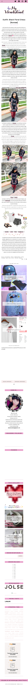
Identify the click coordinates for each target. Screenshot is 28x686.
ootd (10, 258)
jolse (18, 621)
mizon (16, 629)
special (16, 635)
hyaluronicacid (20, 619)
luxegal (17, 627)
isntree (15, 621)
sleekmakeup (7, 635)
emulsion (10, 618)
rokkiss (6, 633)
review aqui (7, 200)
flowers (3, 258)
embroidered (17, 257)
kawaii (22, 621)
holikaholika (15, 619)
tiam (5, 636)
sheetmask (21, 633)
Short (15, 232)
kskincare (21, 626)
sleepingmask (12, 635)
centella (18, 613)
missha (14, 629)
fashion (21, 618)
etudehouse (17, 618)
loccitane (13, 627)
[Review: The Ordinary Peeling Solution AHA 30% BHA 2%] (14, 528)
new (7, 258)
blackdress (7, 257)
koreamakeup (14, 624)
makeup (21, 627)
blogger (7, 613)
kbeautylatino (12, 623)
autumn (21, 610)
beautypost (7, 611)
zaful (13, 638)
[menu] (2, 1)
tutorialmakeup (20, 636)
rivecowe (21, 631)
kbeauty (7, 623)
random (7, 631)
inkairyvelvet (7, 621)
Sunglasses (20, 232)
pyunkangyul (21, 629)
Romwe (10, 36)
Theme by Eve (20, 684)
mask (11, 629)
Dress (12, 197)
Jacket (15, 197)
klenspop (10, 624)
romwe (20, 258)
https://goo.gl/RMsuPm (21, 88)
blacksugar (21, 611)
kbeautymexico (19, 623)
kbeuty (6, 624)
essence (13, 618)
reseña (12, 631)
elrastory (6, 618)
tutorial (16, 636)
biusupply (16, 611)
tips (7, 636)
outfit (12, 258)
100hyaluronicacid (8, 609)
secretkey (16, 633)
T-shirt (11, 232)
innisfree (11, 621)
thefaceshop (21, 635)
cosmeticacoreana (8, 616)
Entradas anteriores (20, 381)
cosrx (18, 616)
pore (18, 629)
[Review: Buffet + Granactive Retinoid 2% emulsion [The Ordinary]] (14, 547)
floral (22, 257)
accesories (15, 610)
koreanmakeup (8, 626)
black (2, 257)
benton (12, 611)
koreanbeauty (20, 624)
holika (10, 619)
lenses (9, 627)
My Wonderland (12, 684)
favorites (6, 619)
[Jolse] (14, 588)
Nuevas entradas (7, 381)
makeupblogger (7, 629)
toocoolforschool (11, 636)
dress (12, 257)
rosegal (13, 633)
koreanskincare (15, 626)
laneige (6, 627)
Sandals (7, 232)
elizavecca (21, 616)
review (16, 258)
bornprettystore (13, 613)
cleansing (18, 614)
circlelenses (10, 614)
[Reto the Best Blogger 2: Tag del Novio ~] (14, 503)
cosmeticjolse (13, 616)
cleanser (14, 614)
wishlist (10, 638)
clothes (21, 614)
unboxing (6, 638)
